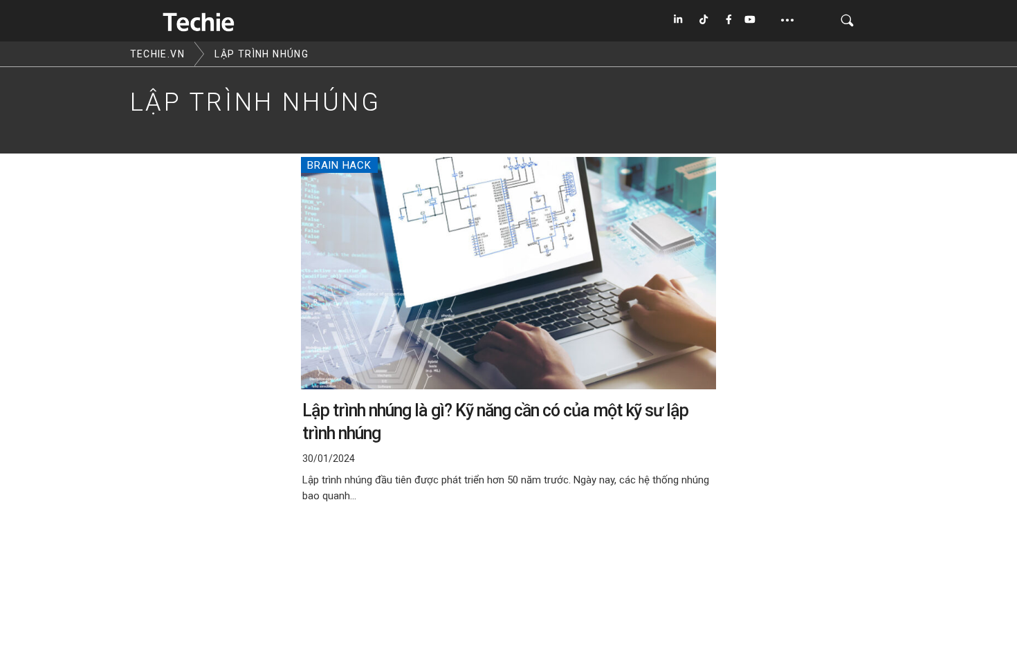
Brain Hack (339, 165)
